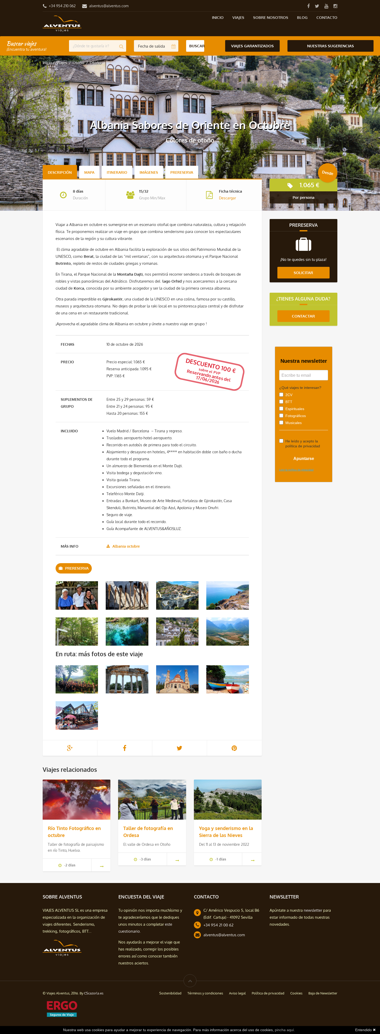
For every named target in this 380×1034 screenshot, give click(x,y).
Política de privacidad (268, 993)
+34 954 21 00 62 (218, 925)
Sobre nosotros (270, 17)
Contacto (326, 17)
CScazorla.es (93, 993)
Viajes (238, 17)
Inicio (218, 17)
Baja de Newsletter (322, 993)
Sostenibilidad (170, 993)
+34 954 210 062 (62, 6)
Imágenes (149, 172)
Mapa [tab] (89, 172)
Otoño (78, 62)
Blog (302, 17)
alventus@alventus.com (108, 6)
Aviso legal (237, 993)
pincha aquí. (285, 1030)
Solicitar (303, 272)
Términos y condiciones (205, 993)
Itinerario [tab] (117, 172)
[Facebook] (308, 6)
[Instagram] (335, 6)
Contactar (303, 316)
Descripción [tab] (60, 172)
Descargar (227, 198)
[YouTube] (326, 6)
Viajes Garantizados (252, 45)
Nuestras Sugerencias (330, 45)
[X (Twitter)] (317, 6)
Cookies (296, 993)
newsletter (313, 910)
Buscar (196, 45)
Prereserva (181, 172)
